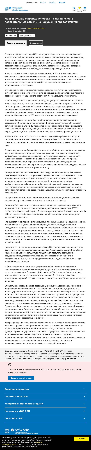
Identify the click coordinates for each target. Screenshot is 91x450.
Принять (81, 439)
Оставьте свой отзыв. (21, 377)
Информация (36, 43)
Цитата (10, 35)
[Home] (16, 9)
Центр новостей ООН (36, 28)
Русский (62, 2)
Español (52, 2)
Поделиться (27, 35)
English (43, 2)
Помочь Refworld (79, 10)
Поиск (73, 10)
